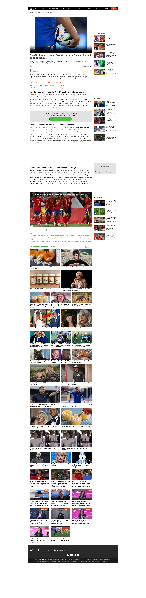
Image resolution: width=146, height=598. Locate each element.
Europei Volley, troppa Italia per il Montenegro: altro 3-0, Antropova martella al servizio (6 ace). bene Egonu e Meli (60, 238)
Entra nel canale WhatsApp (62, 119)
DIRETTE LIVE (67, 8)
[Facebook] (68, 555)
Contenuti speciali (88, 550)
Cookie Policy (53, 561)
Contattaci (96, 550)
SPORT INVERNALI (44, 509)
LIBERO (46, 559)
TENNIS (88, 8)
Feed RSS (109, 550)
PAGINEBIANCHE (76, 559)
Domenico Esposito (38, 70)
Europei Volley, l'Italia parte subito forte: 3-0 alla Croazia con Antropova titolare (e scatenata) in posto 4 (59, 236)
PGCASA (71, 559)
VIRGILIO (50, 559)
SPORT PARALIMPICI (66, 527)
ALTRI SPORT (67, 509)
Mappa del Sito (103, 550)
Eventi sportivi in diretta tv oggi (103, 172)
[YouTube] (71, 555)
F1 (75, 8)
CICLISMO (46, 490)
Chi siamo (39, 561)
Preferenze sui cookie (61, 561)
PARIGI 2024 (88, 509)
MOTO (81, 8)
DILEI (88, 559)
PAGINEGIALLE (56, 559)
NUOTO (89, 490)
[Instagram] (78, 555)
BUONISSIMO (103, 559)
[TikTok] (75, 555)
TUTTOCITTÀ (83, 559)
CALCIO (44, 8)
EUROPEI (39, 15)
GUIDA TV (96, 8)
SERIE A (46, 470)
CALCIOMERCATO (54, 8)
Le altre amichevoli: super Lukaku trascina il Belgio (47, 88)
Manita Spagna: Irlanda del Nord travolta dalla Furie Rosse (50, 83)
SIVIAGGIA (91, 559)
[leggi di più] (90, 70)
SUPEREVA (108, 559)
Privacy (48, 561)
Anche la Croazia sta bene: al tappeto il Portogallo (47, 85)
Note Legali (44, 561)
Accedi (114, 8)
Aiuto (67, 561)
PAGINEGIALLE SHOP (64, 559)
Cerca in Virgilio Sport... (55, 550)
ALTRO (105, 8)
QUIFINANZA (97, 559)
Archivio (114, 550)
